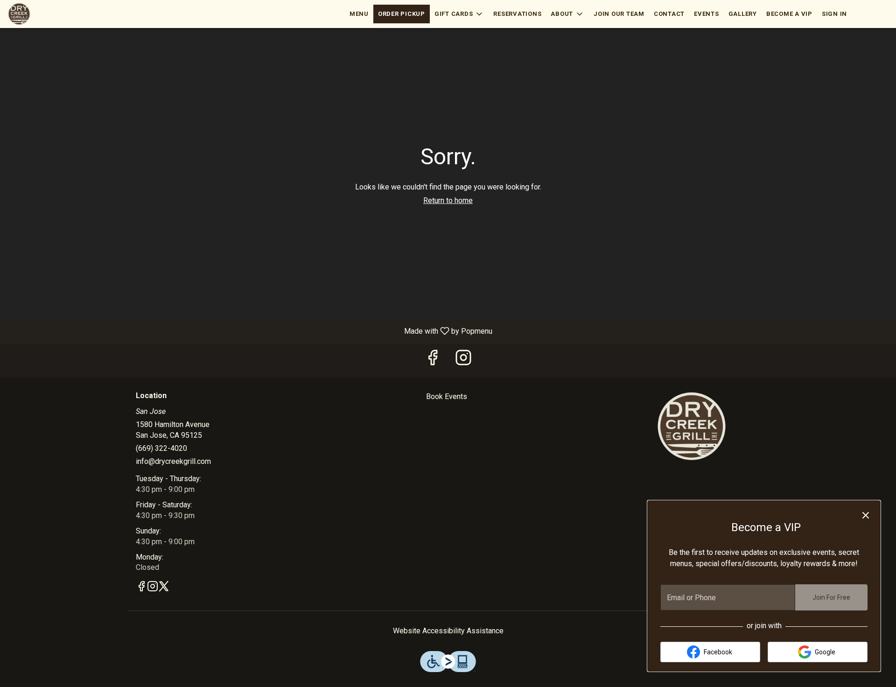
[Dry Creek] (692, 425)
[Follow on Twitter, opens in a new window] (163, 588)
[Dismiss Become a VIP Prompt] (865, 515)
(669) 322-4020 (161, 448)
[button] (459, 14)
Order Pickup (401, 13)
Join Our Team (619, 13)
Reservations (517, 13)
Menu (359, 13)
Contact (669, 13)
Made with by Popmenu (249, 330)
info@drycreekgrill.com (173, 461)
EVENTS (706, 13)
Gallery (742, 13)
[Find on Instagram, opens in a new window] (463, 360)
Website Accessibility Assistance (448, 630)
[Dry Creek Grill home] (49, 14)
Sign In (834, 13)
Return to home (448, 200)
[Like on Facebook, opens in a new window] (432, 360)
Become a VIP (789, 13)
